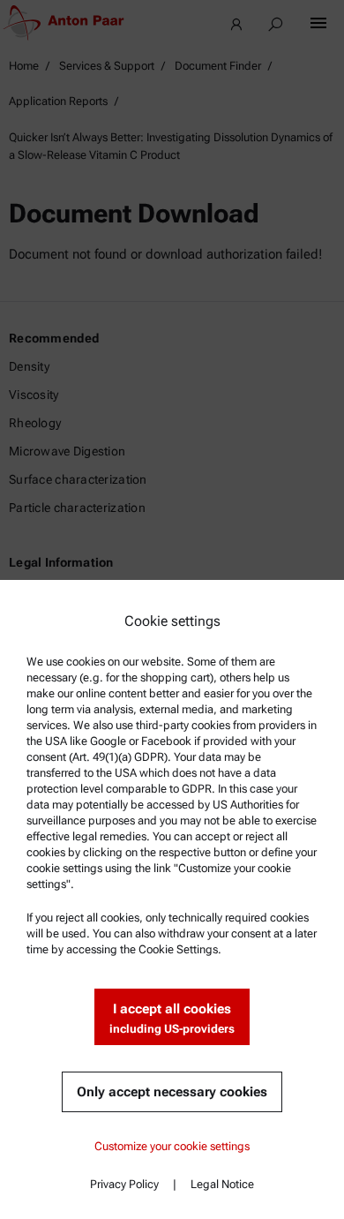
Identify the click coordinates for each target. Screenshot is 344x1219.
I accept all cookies (172, 1018)
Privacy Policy (124, 1184)
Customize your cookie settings (172, 1146)
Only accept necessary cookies (172, 1092)
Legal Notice (222, 1184)
